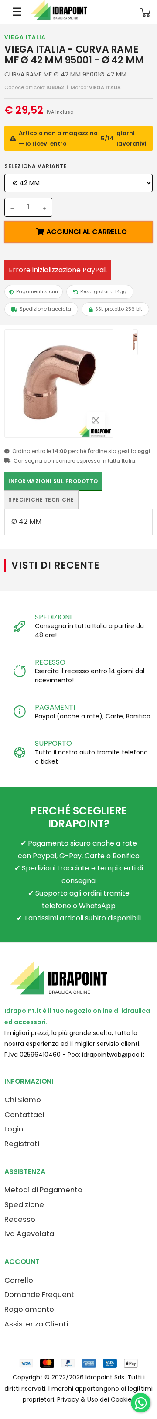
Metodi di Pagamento (43, 1190)
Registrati (21, 1144)
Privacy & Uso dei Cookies (96, 1399)
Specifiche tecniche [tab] (41, 499)
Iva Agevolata (29, 1234)
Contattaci (24, 1115)
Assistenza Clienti (36, 1324)
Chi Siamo (22, 1100)
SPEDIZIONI (53, 617)
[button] (146, 12)
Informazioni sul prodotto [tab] (53, 481)
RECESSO (50, 662)
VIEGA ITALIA (25, 37)
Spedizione (24, 1205)
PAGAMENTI (55, 707)
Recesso (19, 1219)
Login (13, 1129)
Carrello (18, 1280)
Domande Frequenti (40, 1295)
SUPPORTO (53, 743)
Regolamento (29, 1309)
